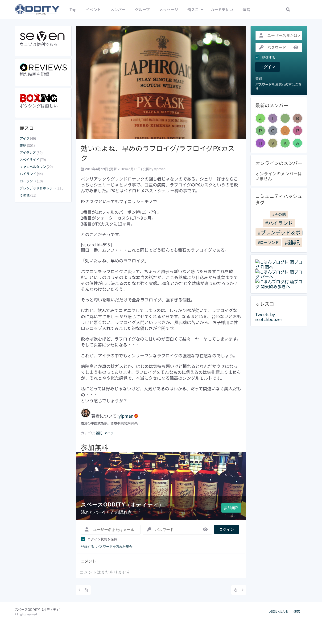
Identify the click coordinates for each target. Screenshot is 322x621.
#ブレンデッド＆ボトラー (280, 232)
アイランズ (28, 152)
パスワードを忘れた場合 (114, 546)
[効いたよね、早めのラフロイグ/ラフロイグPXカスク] (161, 82)
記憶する (268, 57)
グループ (142, 9)
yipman (159, 169)
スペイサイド (29, 159)
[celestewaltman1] (273, 131)
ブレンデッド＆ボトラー (38, 187)
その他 (24, 195)
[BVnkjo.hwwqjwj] (298, 118)
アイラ (24, 138)
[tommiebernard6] (273, 118)
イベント (93, 9)
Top (73, 9)
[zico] (260, 118)
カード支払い (222, 9)
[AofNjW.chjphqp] (298, 143)
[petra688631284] (298, 131)
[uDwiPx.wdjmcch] (285, 131)
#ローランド (268, 242)
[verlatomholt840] (273, 143)
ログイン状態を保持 (102, 539)
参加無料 (231, 507)
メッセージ (168, 9)
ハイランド (28, 173)
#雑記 (292, 242)
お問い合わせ (279, 611)
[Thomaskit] (285, 118)
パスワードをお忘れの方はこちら (278, 86)
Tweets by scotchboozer (268, 316)
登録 (258, 78)
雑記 (23, 145)
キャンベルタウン (33, 166)
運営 (246, 9)
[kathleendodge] (285, 143)
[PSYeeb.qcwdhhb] (260, 131)
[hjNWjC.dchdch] (260, 143)
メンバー (117, 9)
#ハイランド (279, 222)
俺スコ (193, 9)
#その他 (279, 214)
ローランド (28, 180)
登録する (87, 546)
